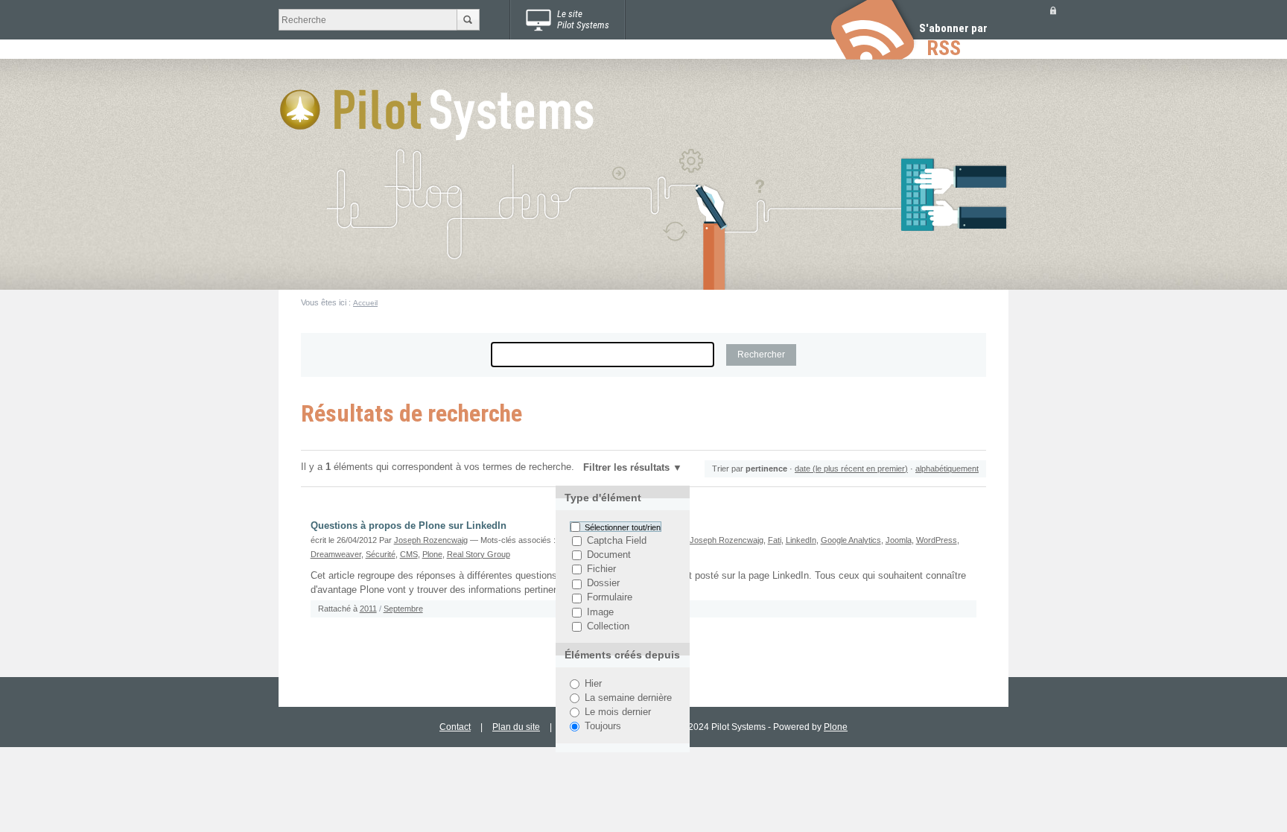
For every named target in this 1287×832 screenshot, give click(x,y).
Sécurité (380, 554)
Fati (774, 540)
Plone (432, 554)
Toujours (603, 726)
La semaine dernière (628, 698)
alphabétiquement (947, 468)
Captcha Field (616, 541)
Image (600, 612)
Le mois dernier (618, 712)
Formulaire (609, 598)
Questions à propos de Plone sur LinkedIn (408, 526)
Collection (608, 626)
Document (609, 555)
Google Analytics (851, 540)
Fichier (601, 569)
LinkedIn (801, 540)
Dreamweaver (336, 554)
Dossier (603, 584)
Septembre (403, 608)
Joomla (899, 540)
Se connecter (1053, 10)
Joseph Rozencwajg (431, 540)
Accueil (365, 303)
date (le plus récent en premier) (851, 468)
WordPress (936, 540)
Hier (593, 684)
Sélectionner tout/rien (623, 526)
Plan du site (516, 727)
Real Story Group (478, 554)
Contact (455, 727)
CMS (409, 554)
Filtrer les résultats (626, 468)
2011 (368, 608)
